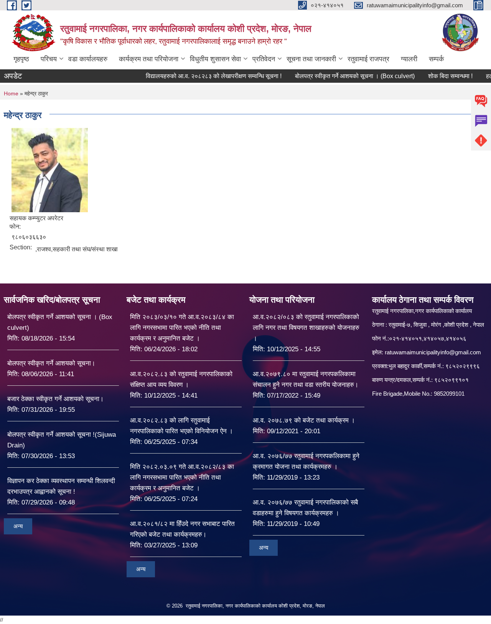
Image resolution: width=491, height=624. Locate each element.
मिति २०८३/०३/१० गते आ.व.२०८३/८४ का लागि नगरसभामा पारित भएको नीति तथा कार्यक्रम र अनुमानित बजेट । (182, 327)
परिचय (49, 59)
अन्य (18, 526)
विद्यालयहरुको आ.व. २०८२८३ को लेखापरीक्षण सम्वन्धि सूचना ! (196, 76)
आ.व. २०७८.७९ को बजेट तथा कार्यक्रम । (304, 420)
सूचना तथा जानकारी (311, 59)
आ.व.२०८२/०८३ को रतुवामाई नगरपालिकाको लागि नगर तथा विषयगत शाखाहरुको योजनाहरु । (306, 327)
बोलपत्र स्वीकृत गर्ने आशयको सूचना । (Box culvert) (337, 76)
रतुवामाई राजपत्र (368, 59)
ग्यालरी (409, 59)
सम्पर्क (436, 59)
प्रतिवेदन (263, 59)
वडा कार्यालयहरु (87, 59)
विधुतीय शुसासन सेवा (215, 59)
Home (11, 93)
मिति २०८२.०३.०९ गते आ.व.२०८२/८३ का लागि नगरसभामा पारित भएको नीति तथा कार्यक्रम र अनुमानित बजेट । (182, 477)
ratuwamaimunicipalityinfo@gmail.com (433, 352)
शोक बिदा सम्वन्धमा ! (432, 76)
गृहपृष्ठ (21, 59)
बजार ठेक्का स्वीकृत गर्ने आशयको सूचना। (55, 399)
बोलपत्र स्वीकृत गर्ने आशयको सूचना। (51, 363)
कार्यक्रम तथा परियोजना (148, 59)
